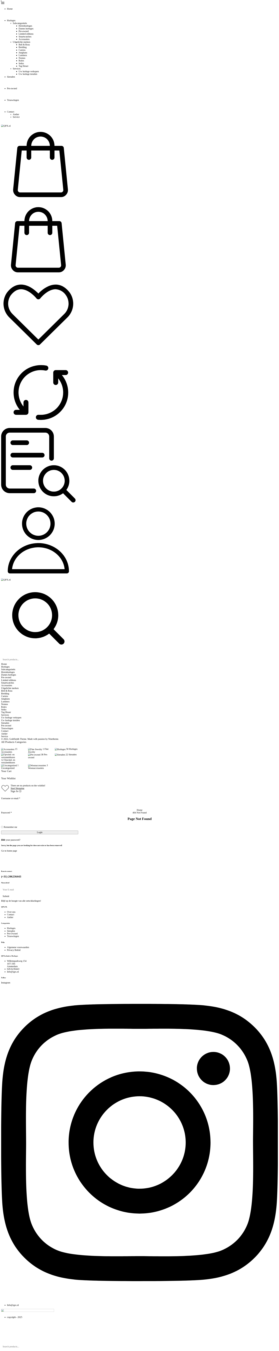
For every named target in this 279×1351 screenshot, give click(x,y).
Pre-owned (24, 31)
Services (16, 68)
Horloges (11, 20)
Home (10, 9)
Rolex (21, 60)
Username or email (10, 798)
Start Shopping (17, 788)
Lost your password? (10, 839)
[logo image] (6, 125)
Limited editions (26, 34)
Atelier (16, 114)
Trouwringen (13, 100)
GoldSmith (14, 739)
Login (39, 832)
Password (6, 812)
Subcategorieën (20, 23)
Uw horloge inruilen (28, 74)
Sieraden (11, 77)
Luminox (23, 55)
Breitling (23, 47)
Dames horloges (26, 28)
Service (16, 117)
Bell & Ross (24, 44)
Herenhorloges (25, 26)
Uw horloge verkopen (29, 71)
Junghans (23, 52)
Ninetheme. (53, 739)
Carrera (22, 50)
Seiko (21, 63)
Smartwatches (25, 36)
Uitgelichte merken (21, 42)
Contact (10, 111)
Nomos (22, 58)
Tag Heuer (23, 66)
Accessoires (24, 39)
